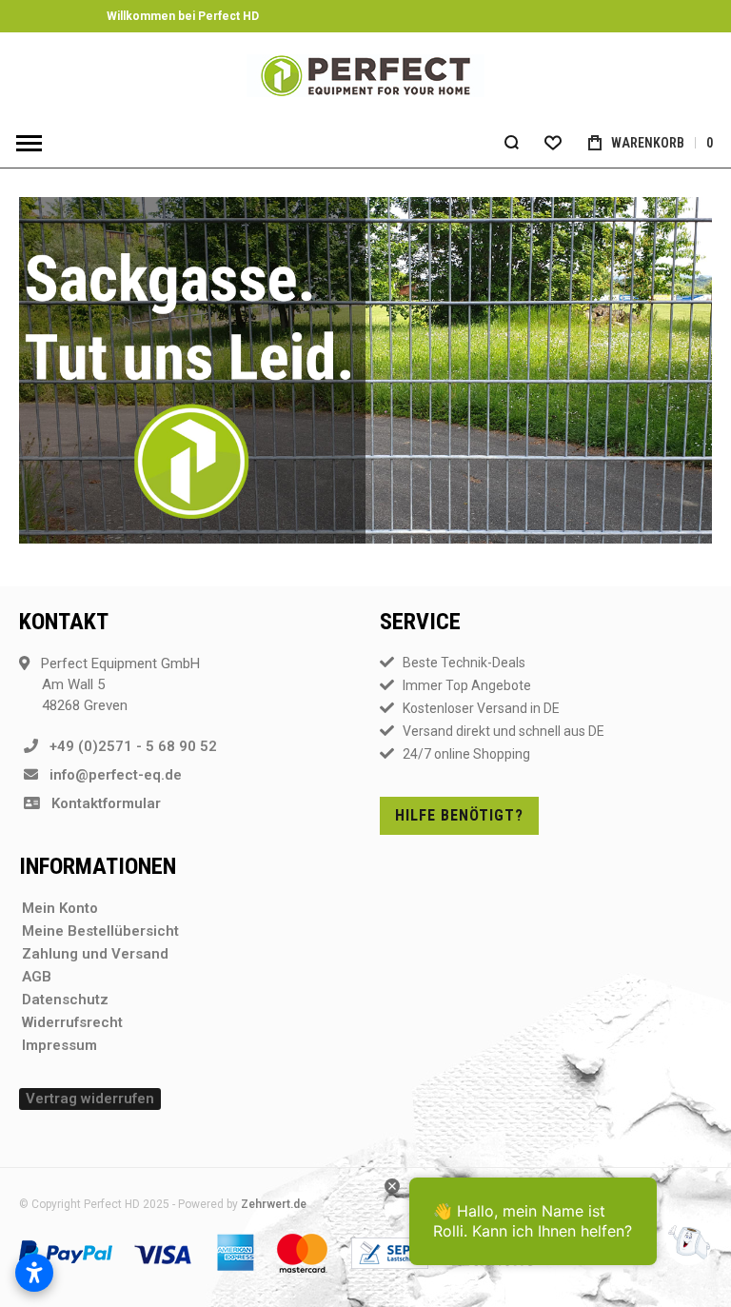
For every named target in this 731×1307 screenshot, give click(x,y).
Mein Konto (60, 908)
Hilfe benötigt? (459, 815)
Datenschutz (65, 999)
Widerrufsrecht (72, 1022)
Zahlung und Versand (95, 953)
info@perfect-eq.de (110, 774)
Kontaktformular (100, 803)
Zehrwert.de (273, 1204)
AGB (36, 976)
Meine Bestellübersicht (100, 931)
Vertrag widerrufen (90, 1098)
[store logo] (365, 75)
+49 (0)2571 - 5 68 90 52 (127, 746)
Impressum (59, 1045)
